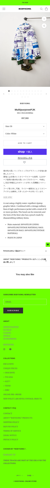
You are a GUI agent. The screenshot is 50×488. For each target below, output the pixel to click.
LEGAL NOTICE (10, 435)
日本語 (29, 475)
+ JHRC (6, 390)
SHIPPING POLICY (11, 422)
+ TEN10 (7, 386)
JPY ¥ (18, 475)
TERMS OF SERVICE (12, 431)
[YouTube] (10, 349)
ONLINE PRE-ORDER (12, 394)
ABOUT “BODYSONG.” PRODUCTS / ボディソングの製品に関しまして (24, 260)
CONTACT (7, 413)
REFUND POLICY (10, 426)
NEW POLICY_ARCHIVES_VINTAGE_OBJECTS (22, 399)
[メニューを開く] (3, 9)
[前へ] (3, 94)
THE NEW (25, 2)
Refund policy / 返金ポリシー (14, 251)
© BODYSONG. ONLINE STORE (25, 481)
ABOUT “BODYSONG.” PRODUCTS (17, 418)
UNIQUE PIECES (10, 368)
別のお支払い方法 (25, 158)
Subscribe (13, 310)
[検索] (41, 9)
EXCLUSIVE (8, 364)
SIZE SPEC (7, 197)
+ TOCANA (8, 377)
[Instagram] (4, 349)
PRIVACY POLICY (10, 439)
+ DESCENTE (9, 373)
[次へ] (46, 94)
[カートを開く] (46, 8)
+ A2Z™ (6, 381)
